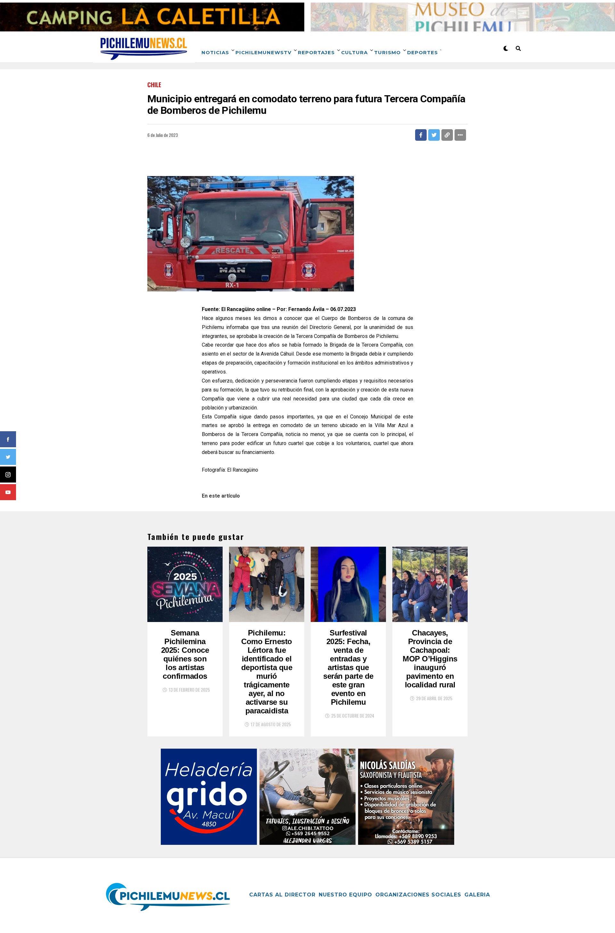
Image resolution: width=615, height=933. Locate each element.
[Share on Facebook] (421, 135)
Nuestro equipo (345, 895)
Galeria (477, 895)
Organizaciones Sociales (418, 895)
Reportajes (316, 52)
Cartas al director (282, 895)
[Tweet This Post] (434, 135)
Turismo (387, 52)
